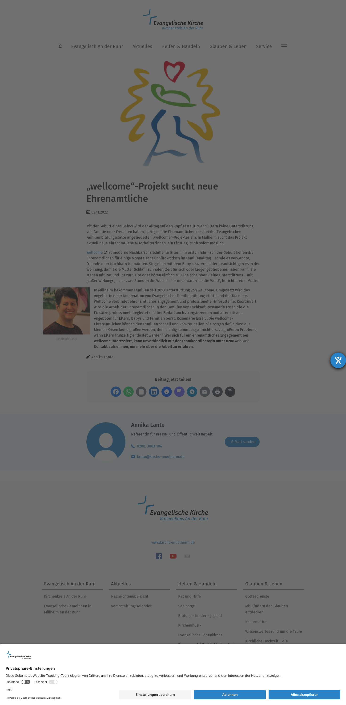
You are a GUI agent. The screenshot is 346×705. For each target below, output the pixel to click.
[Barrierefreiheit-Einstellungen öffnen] (338, 360)
